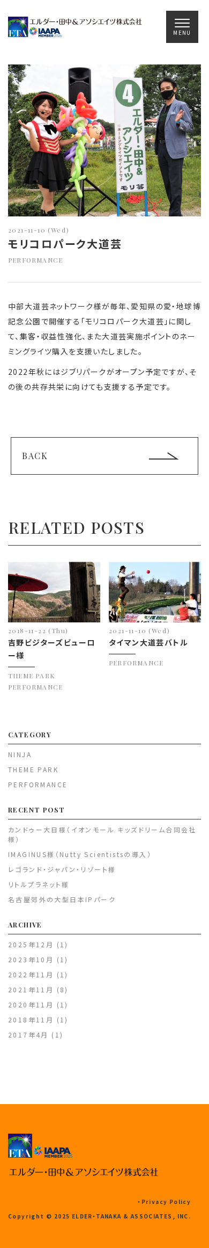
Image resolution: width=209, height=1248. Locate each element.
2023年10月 (31, 959)
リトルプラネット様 (39, 884)
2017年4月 (28, 1034)
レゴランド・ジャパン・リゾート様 (62, 869)
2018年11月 (31, 1019)
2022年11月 (31, 974)
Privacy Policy (166, 1202)
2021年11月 (31, 989)
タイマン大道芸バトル (148, 642)
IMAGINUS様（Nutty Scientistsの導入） (80, 854)
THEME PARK (31, 675)
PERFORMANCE (35, 260)
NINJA (20, 754)
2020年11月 (31, 1004)
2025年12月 (31, 944)
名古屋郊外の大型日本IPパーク (62, 899)
